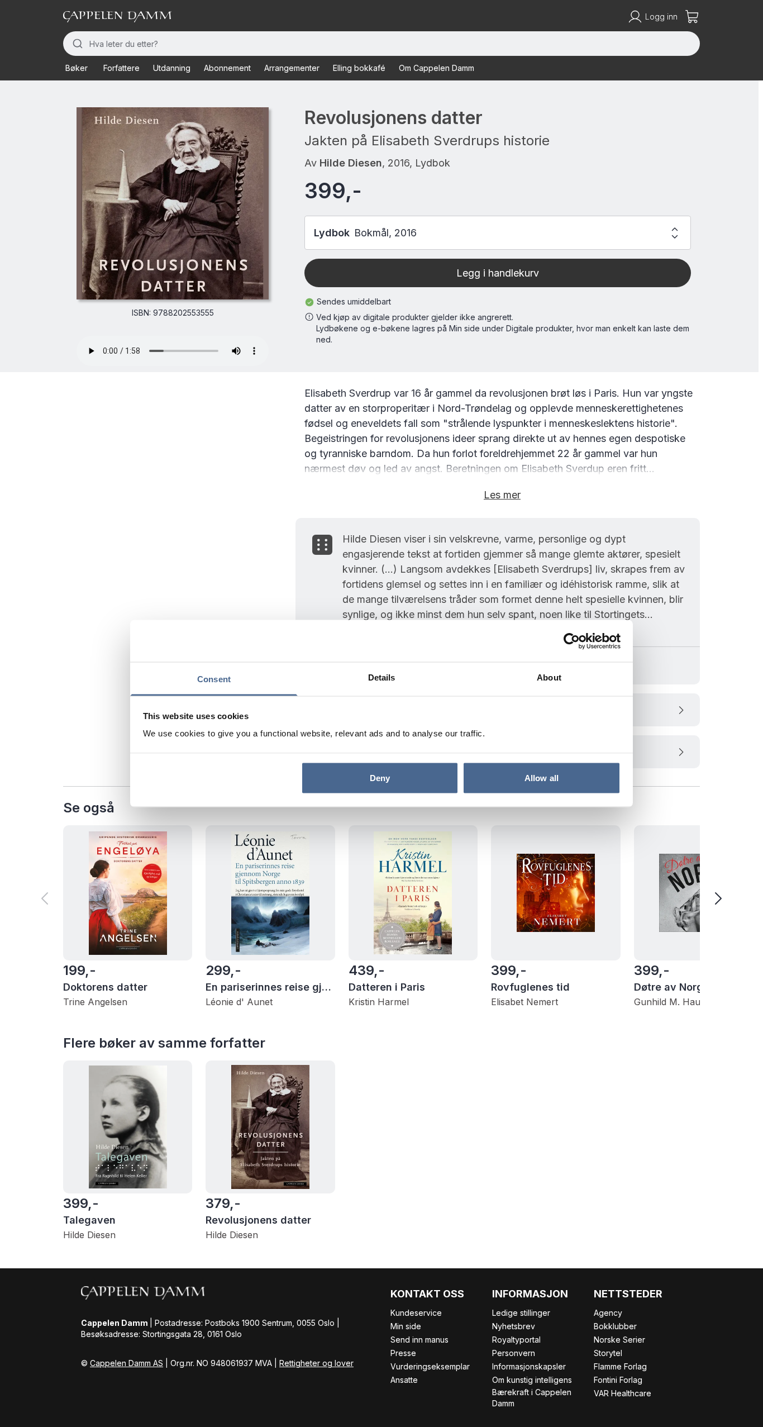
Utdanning (171, 68)
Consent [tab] (214, 679)
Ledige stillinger (521, 1312)
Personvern (513, 1353)
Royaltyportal (516, 1339)
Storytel (608, 1353)
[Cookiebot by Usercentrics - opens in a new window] (572, 640)
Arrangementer (291, 68)
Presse (403, 1353)
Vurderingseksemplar (430, 1366)
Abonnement (227, 68)
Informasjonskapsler (529, 1366)
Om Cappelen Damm (436, 68)
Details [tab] (381, 677)
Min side (405, 1326)
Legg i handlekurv (497, 273)
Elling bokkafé (359, 68)
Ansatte (404, 1380)
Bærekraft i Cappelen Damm (531, 1397)
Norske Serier (619, 1339)
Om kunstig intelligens (532, 1380)
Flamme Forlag (620, 1366)
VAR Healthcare (622, 1393)
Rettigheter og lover (316, 1363)
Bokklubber (615, 1326)
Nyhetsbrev (513, 1326)
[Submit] (76, 43)
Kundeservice (416, 1312)
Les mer (502, 495)
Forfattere (121, 68)
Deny (380, 777)
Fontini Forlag (618, 1380)
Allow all (541, 777)
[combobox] (381, 43)
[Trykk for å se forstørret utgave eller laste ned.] (173, 203)
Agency (608, 1312)
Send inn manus (419, 1339)
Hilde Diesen (350, 163)
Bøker (76, 68)
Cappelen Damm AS (126, 1363)
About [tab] (549, 677)
